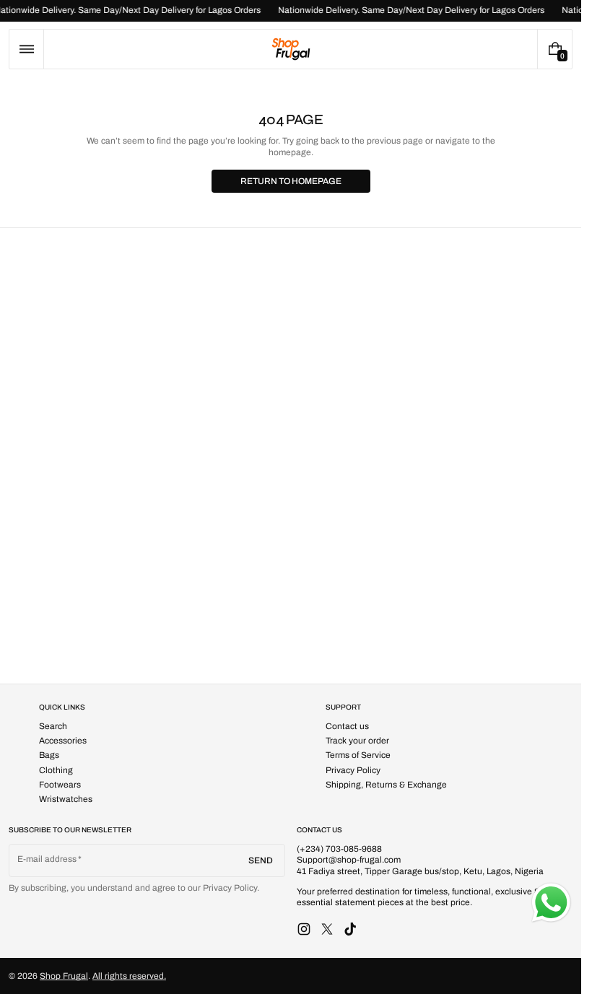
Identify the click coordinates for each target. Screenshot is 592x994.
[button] (26, 49)
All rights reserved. (129, 976)
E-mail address (47, 859)
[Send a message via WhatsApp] (551, 902)
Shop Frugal (64, 976)
